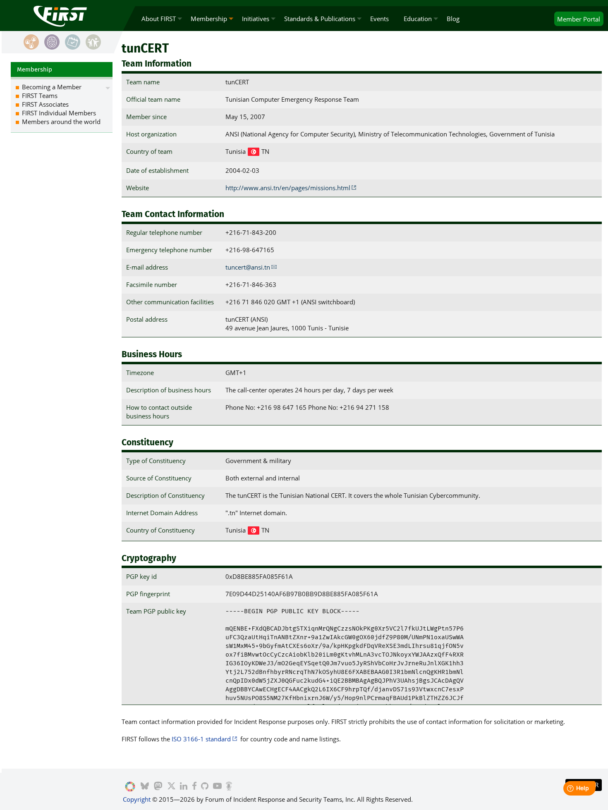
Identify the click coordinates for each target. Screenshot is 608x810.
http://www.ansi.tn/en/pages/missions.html (287, 188)
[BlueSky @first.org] (145, 786)
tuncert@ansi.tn (247, 267)
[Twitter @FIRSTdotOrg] (171, 786)
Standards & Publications (319, 18)
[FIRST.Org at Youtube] (217, 786)
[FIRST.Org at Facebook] (194, 786)
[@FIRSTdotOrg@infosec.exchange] (158, 786)
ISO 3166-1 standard (201, 739)
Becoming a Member (51, 87)
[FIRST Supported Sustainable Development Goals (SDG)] (130, 786)
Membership (209, 18)
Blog (453, 18)
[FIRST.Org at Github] (205, 786)
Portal (578, 19)
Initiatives (255, 18)
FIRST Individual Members (59, 113)
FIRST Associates (45, 104)
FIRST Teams (39, 95)
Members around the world (61, 121)
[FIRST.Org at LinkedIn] (184, 786)
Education (418, 18)
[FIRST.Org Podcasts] (229, 786)
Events (379, 18)
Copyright (137, 799)
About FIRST (158, 18)
